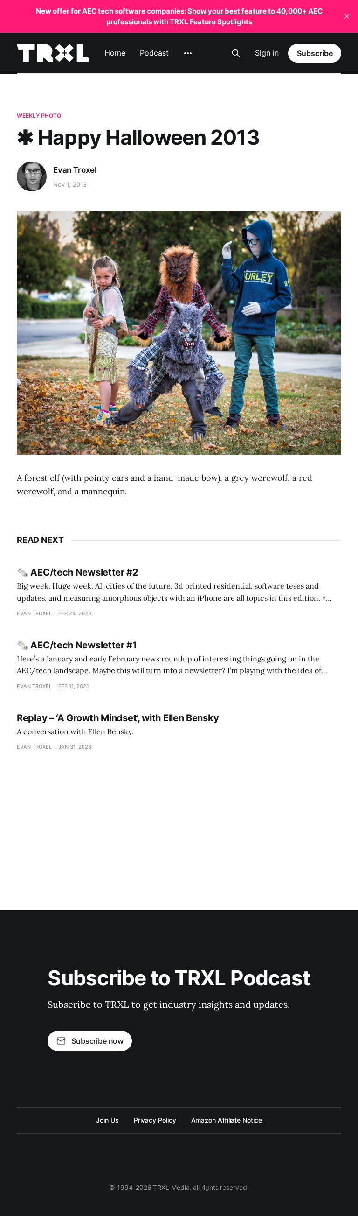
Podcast (154, 52)
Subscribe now (97, 1041)
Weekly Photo (39, 115)
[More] (188, 53)
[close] (346, 16)
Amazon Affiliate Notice (226, 1120)
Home (114, 52)
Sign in (267, 52)
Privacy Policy (155, 1120)
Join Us (107, 1120)
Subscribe (315, 53)
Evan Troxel (74, 170)
